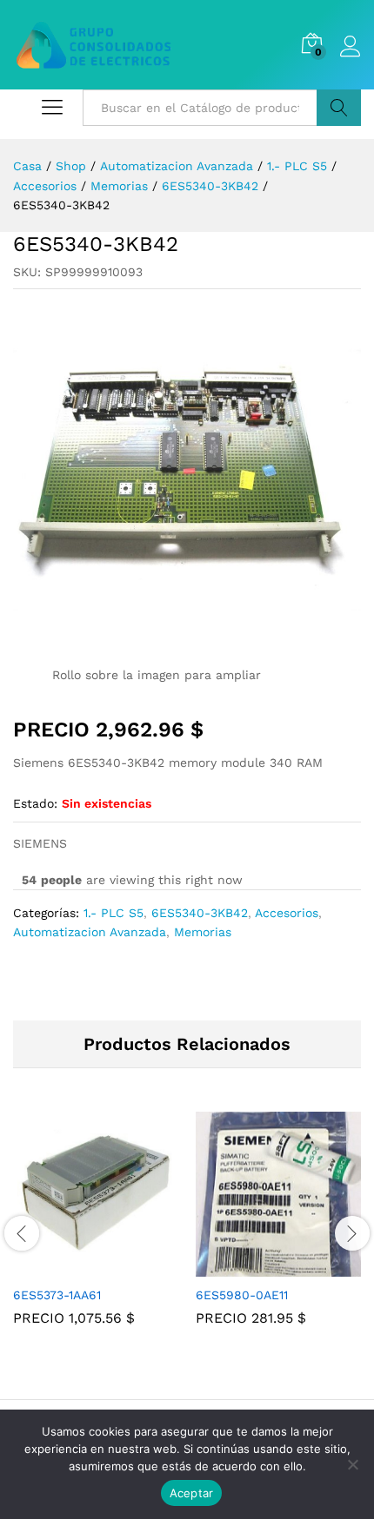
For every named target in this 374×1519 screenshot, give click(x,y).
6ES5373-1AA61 (57, 1295)
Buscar (339, 107)
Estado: (35, 803)
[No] (352, 1464)
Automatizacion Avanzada (89, 932)
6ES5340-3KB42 (199, 913)
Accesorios (286, 913)
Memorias (202, 932)
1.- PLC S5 (113, 913)
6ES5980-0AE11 (242, 1295)
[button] (75, 1266)
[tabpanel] (95, 1231)
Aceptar (192, 1493)
